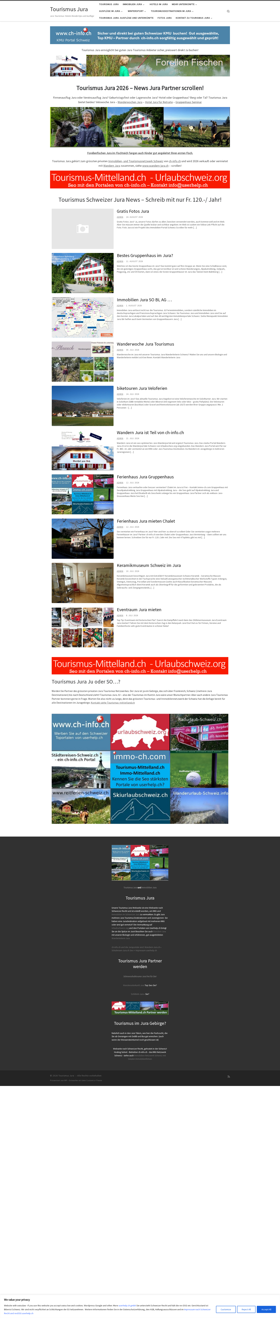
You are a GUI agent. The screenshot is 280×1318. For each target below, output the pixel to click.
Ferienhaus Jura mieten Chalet (146, 521)
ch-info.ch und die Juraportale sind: (128, 947)
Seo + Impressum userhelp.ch (143, 950)
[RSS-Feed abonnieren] (229, 1077)
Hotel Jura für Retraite (159, 102)
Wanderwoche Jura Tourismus (145, 344)
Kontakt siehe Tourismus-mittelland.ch (113, 702)
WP (65, 1080)
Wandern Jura (111, 166)
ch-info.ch (175, 161)
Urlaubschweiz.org (120, 928)
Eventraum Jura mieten (139, 609)
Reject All (246, 1309)
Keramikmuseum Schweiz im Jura (149, 565)
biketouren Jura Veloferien (142, 388)
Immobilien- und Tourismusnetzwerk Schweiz (135, 161)
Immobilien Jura (149, 887)
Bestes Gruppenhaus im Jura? (145, 255)
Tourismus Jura (130, 887)
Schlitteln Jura (137, 994)
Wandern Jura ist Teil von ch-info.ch (150, 432)
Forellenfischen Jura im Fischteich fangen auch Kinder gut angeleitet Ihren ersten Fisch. (140, 153)
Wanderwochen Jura (130, 102)
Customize (226, 1309)
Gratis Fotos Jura (133, 211)
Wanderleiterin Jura (121, 938)
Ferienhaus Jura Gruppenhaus (145, 477)
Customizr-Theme (94, 1080)
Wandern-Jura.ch (152, 947)
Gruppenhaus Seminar (188, 102)
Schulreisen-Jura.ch (120, 950)
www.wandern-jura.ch (155, 166)
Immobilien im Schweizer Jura (126, 914)
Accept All (266, 1309)
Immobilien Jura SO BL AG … (144, 300)
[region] (140, 1306)
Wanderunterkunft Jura (133, 985)
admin (120, 217)
